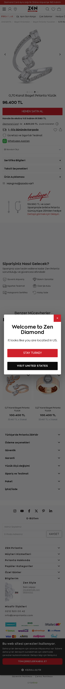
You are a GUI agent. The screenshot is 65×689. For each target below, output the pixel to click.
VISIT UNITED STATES (32, 365)
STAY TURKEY (32, 353)
